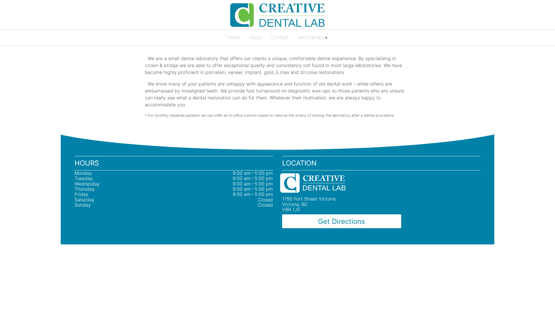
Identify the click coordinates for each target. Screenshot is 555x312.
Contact (279, 37)
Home (233, 37)
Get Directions (341, 221)
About (255, 37)
